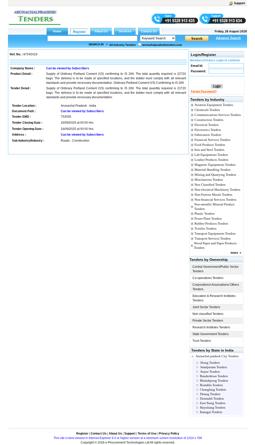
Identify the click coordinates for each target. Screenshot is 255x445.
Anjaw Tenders (210, 371)
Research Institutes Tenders (211, 327)
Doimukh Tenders (212, 398)
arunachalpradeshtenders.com (162, 44)
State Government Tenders (210, 334)
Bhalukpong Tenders (214, 380)
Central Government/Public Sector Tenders (215, 269)
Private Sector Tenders (207, 320)
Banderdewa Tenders (214, 376)
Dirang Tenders (210, 394)
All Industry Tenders (122, 44)
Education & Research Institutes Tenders (214, 298)
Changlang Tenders (213, 389)
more (234, 253)
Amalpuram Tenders (213, 367)
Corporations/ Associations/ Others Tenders (215, 287)
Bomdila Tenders (211, 385)
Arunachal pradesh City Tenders (217, 356)
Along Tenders (210, 362)
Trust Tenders (201, 341)
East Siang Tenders (212, 403)
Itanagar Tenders (211, 412)
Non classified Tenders (207, 314)
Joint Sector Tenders (206, 307)
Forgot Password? (204, 91)
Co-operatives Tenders (207, 278)
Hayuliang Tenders (212, 407)
